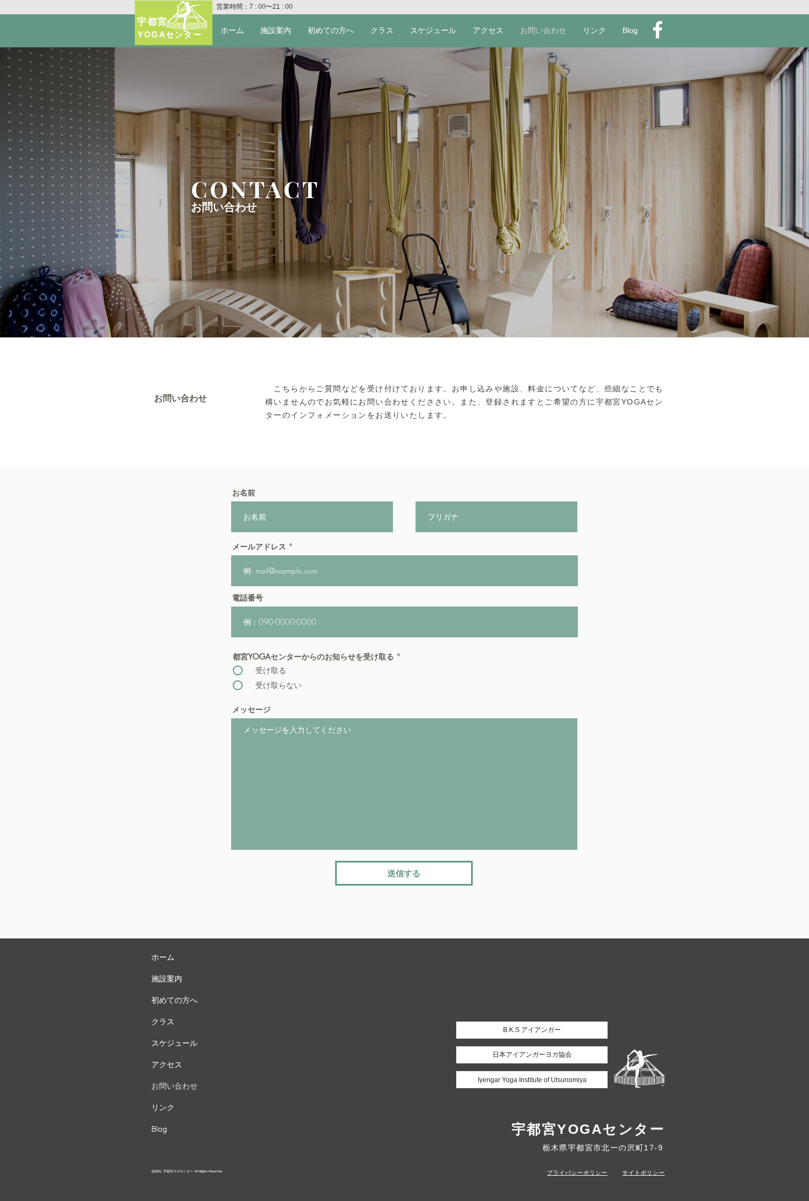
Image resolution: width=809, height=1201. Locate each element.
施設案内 (166, 979)
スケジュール (174, 1043)
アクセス (166, 1064)
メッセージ (251, 709)
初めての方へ (174, 1000)
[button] (594, 30)
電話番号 (247, 598)
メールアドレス (259, 546)
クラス (162, 1022)
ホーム (162, 957)
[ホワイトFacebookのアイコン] (657, 29)
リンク (162, 1107)
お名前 (243, 492)
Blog (159, 1129)
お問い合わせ (174, 1086)
